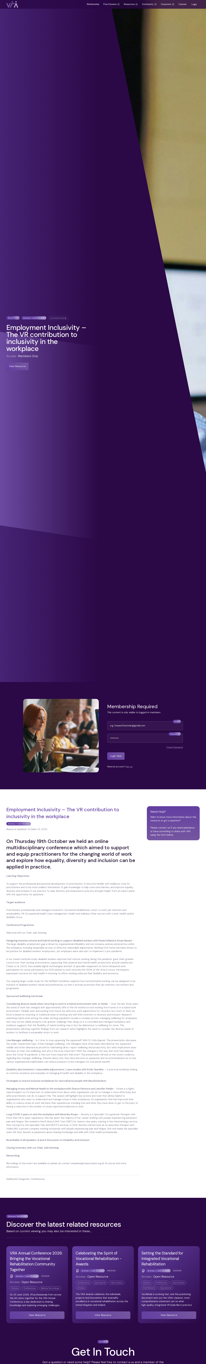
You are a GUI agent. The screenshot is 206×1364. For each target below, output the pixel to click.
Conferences (30, 1288)
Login (194, 4)
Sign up (129, 766)
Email (176, 721)
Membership (93, 4)
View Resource (17, 366)
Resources (13, 318)
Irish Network (149, 1288)
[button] (111, 4)
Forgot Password (174, 747)
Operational (99, 1283)
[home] (45, 4)
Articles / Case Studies (34, 318)
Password (174, 734)
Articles (15, 1288)
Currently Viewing (58, 318)
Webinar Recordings (50, 1288)
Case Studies (117, 1283)
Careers (183, 4)
